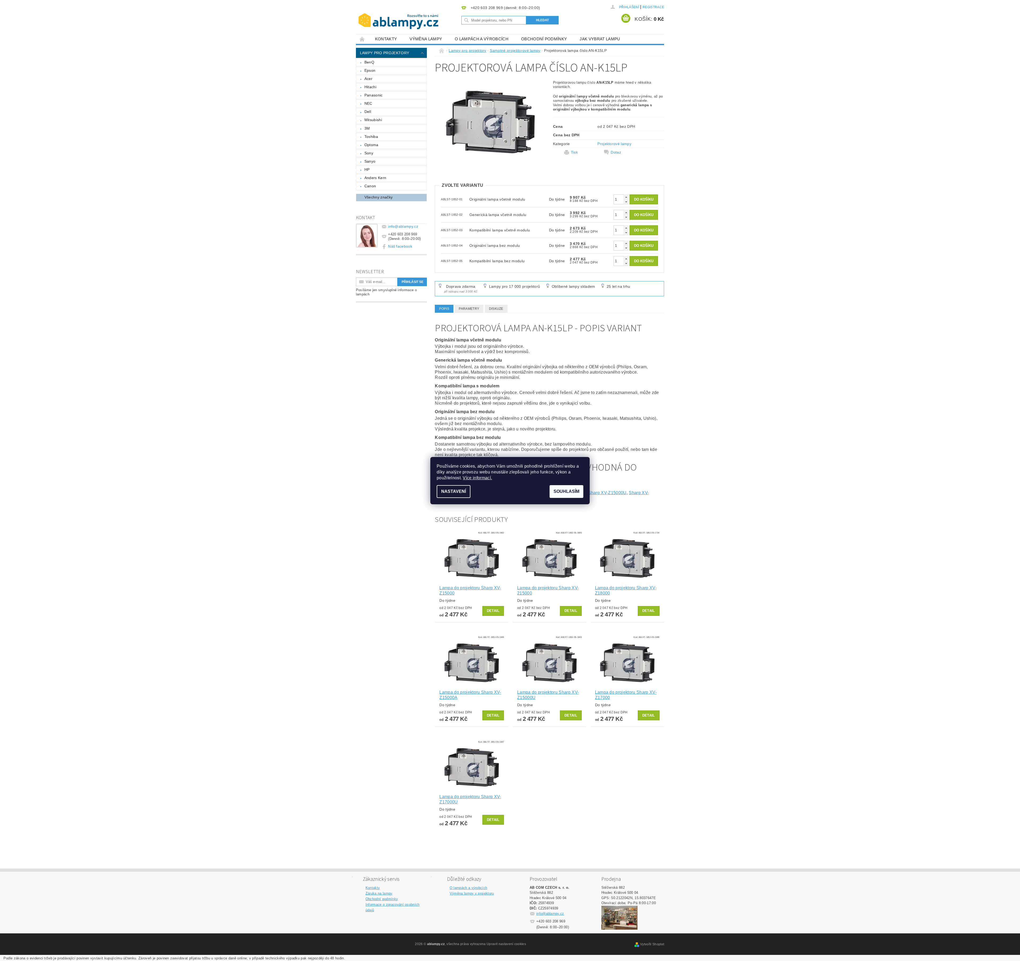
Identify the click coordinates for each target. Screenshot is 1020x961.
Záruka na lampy (379, 893)
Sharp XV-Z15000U (607, 492)
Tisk (574, 152)
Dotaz (616, 152)
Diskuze (496, 309)
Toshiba (371, 136)
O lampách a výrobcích (481, 39)
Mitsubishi (373, 120)
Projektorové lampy (614, 144)
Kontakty (386, 39)
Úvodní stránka (362, 39)
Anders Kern (375, 178)
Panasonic (373, 95)
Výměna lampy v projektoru (472, 893)
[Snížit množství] (626, 201)
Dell (367, 111)
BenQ (369, 62)
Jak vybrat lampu (600, 39)
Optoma (371, 145)
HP (367, 169)
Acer (368, 79)
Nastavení (453, 491)
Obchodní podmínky (544, 39)
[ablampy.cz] (398, 16)
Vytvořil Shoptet (652, 944)
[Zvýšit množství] (626, 197)
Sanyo (370, 161)
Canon (370, 186)
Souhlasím (566, 491)
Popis (444, 309)
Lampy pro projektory (384, 53)
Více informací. (477, 478)
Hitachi (370, 87)
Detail (493, 611)
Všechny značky (378, 197)
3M (367, 128)
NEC (368, 103)
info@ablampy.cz (403, 226)
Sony (368, 153)
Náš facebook (400, 246)
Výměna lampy (426, 39)
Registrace (653, 7)
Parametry (469, 309)
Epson (370, 70)
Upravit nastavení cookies (506, 944)
